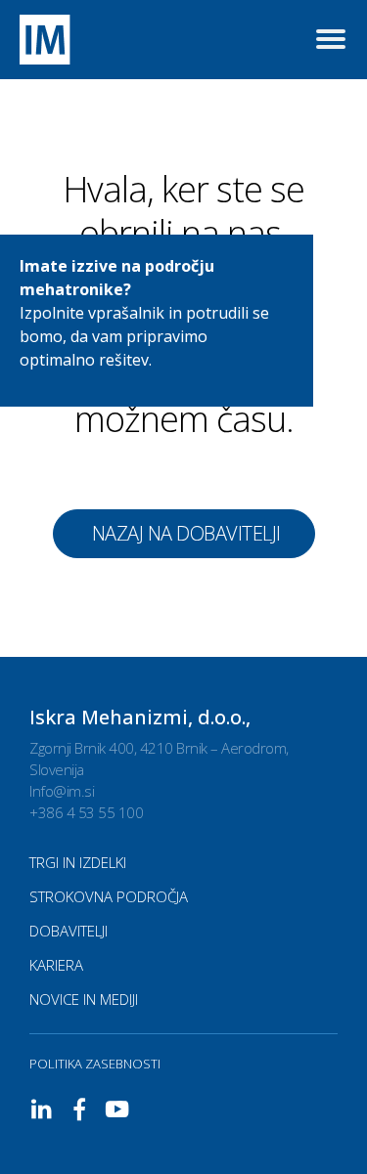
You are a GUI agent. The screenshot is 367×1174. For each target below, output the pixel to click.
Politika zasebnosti (95, 1063)
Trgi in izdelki (77, 862)
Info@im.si (61, 791)
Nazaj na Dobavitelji (186, 533)
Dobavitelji (68, 930)
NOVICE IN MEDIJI (83, 999)
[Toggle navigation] (330, 40)
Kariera (56, 965)
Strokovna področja (108, 896)
